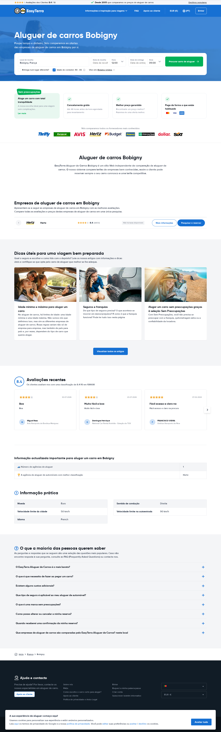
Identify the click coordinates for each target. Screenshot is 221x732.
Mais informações (164, 222)
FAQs (65, 688)
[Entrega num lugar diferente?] (19, 69)
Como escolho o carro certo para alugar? (82, 692)
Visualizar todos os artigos (110, 351)
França (30, 654)
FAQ (136, 10)
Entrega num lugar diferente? (35, 70)
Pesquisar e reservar (191, 222)
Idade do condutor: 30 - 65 (69, 70)
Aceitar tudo (201, 722)
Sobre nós (68, 684)
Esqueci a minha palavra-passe (126, 688)
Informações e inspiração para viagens (104, 10)
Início (21, 654)
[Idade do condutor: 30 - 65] (54, 69)
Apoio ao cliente (151, 10)
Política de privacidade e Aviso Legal (80, 699)
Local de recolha (26, 60)
